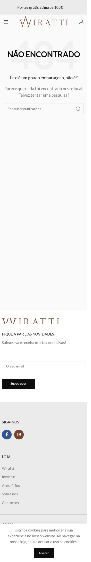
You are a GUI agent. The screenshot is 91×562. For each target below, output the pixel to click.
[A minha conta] (81, 22)
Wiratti (8, 468)
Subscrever (18, 383)
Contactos (10, 502)
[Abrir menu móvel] (6, 22)
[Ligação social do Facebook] (7, 434)
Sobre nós (10, 494)
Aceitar (44, 553)
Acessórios (11, 485)
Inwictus (9, 477)
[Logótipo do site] (43, 21)
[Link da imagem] (30, 320)
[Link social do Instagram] (19, 434)
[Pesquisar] (78, 108)
